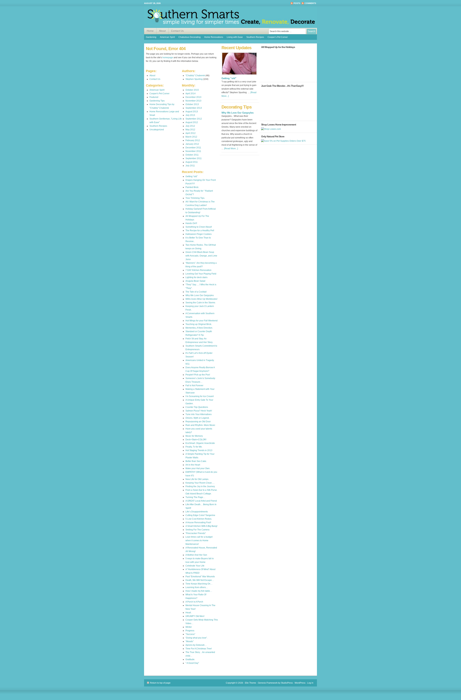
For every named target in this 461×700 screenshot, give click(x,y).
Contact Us (177, 30)
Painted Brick (191, 187)
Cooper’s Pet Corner (278, 37)
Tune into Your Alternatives (198, 414)
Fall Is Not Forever (194, 385)
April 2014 (190, 93)
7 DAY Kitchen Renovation (198, 270)
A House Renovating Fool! (198, 522)
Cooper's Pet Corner (159, 93)
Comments (310, 3)
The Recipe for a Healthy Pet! (199, 230)
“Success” (190, 634)
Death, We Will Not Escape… (199, 580)
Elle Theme (250, 683)
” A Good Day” (192, 663)
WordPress (300, 683)
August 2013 (191, 111)
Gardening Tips (157, 100)
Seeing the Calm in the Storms (200, 302)
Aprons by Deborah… (196, 645)
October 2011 (192, 155)
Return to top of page (160, 683)
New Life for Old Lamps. (197, 479)
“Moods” (189, 641)
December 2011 (193, 147)
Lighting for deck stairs (196, 277)
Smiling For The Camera (197, 529)
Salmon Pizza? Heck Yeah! (198, 410)
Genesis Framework (268, 683)
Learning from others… (196, 587)
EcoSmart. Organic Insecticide (200, 443)
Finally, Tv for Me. (193, 447)
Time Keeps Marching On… (198, 583)
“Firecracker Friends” (195, 533)
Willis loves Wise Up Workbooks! (201, 299)
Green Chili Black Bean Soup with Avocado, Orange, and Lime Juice (201, 256)
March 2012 (191, 137)
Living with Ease (235, 37)
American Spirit (167, 37)
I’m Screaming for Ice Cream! (199, 396)
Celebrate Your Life (194, 565)
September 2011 (193, 158)
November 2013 (193, 100)
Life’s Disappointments (196, 511)
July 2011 (190, 165)
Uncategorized (156, 129)
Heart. (188, 612)
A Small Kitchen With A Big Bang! (201, 526)
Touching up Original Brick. (198, 324)
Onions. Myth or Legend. (197, 418)
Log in (310, 683)
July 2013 (190, 115)
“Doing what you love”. (196, 638)
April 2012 (190, 133)
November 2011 (193, 151)
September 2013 (193, 108)
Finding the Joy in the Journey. (200, 486)
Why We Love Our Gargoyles (199, 295)
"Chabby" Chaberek (195, 75)
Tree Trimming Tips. (195, 198)
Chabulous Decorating (189, 37)
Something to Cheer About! (198, 227)
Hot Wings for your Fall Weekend (201, 320)
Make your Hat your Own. (197, 468)
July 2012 (190, 126)
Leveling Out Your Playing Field (200, 274)
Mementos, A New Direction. (199, 328)
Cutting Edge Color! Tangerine (200, 515)
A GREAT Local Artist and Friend (201, 501)
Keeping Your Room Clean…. (199, 483)
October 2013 (192, 104)
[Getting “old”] (239, 76)
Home (150, 30)
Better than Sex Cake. (196, 461)
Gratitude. (190, 659)
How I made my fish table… (198, 591)
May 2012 (190, 129)
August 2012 (191, 122)
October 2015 (192, 90)
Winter (188, 627)
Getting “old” (191, 176)
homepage (167, 57)
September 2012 (193, 119)
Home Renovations (213, 37)
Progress (189, 630)
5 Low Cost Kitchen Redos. (198, 519)
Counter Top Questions (196, 407)
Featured (153, 97)
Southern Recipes (255, 37)
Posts (297, 3)
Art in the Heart (192, 465)
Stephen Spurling (194, 79)
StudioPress (287, 683)
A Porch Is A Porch (194, 602)
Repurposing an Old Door (198, 421)
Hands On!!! (191, 223)
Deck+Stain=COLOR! (195, 439)
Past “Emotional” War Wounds (200, 576)
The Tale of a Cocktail (196, 292)
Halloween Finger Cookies (198, 234)
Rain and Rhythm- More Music (200, 425)
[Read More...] (231, 148)
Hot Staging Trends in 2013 (198, 450)
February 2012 (192, 140)
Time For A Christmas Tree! (198, 648)
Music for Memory (194, 436)
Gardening (151, 37)
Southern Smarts (230, 17)
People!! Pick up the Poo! (197, 374)
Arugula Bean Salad (195, 281)
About (162, 30)
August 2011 (191, 162)
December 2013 (193, 97)
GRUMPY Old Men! (194, 616)
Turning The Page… (195, 497)
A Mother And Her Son (196, 555)
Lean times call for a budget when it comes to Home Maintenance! (198, 540)
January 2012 (192, 144)
